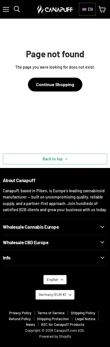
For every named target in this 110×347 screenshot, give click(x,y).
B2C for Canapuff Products (62, 324)
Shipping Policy (83, 313)
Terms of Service (51, 313)
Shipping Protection (53, 319)
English (52, 279)
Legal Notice (85, 319)
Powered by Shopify (55, 336)
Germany (52, 294)
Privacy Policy (20, 313)
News (30, 324)
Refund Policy (20, 319)
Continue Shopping (55, 84)
